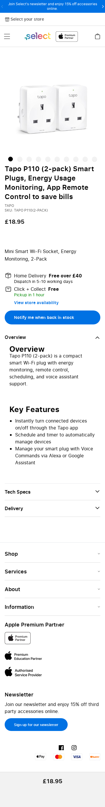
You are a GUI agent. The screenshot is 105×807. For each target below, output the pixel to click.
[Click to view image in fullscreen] (52, 103)
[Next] (103, 6)
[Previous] (2, 6)
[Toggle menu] (7, 36)
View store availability (36, 302)
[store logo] (50, 36)
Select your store (27, 19)
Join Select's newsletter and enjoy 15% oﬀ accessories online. (52, 6)
